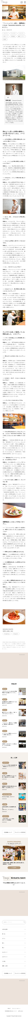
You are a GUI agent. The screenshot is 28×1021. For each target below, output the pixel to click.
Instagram (15, 633)
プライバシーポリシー (16, 1008)
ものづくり (4, 956)
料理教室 (13, 36)
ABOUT (9, 1008)
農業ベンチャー (21, 36)
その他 (3, 961)
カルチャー (4, 952)
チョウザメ (13, 33)
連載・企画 (4, 965)
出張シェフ (5, 36)
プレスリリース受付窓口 (20, 832)
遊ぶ (3, 947)
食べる (3, 933)
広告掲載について (8, 832)
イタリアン (5, 33)
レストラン (21, 33)
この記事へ (14, 867)
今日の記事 (4, 929)
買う (3, 943)
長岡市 (4, 39)
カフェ (3, 938)
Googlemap (7, 633)
